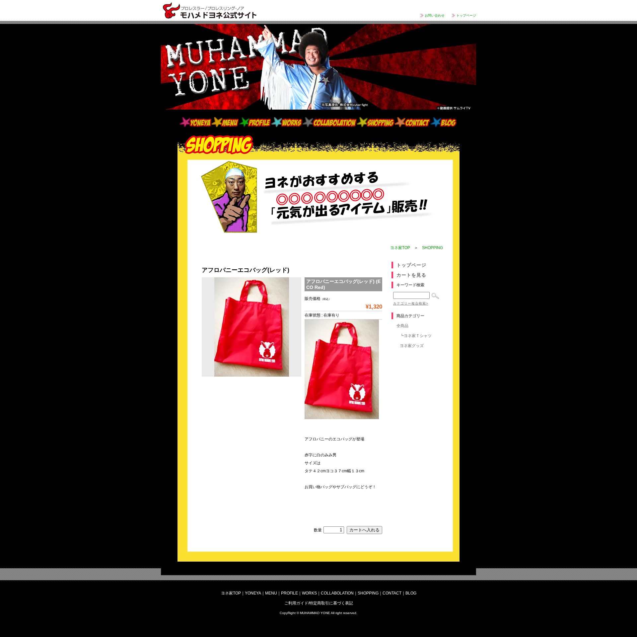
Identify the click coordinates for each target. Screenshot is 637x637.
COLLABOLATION (329, 122)
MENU (225, 122)
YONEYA (195, 122)
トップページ (466, 15)
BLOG (443, 122)
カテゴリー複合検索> (410, 303)
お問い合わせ (435, 15)
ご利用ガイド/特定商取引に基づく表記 (318, 603)
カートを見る (411, 275)
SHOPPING (375, 122)
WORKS (286, 122)
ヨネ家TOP (400, 247)
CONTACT (412, 122)
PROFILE (255, 122)
